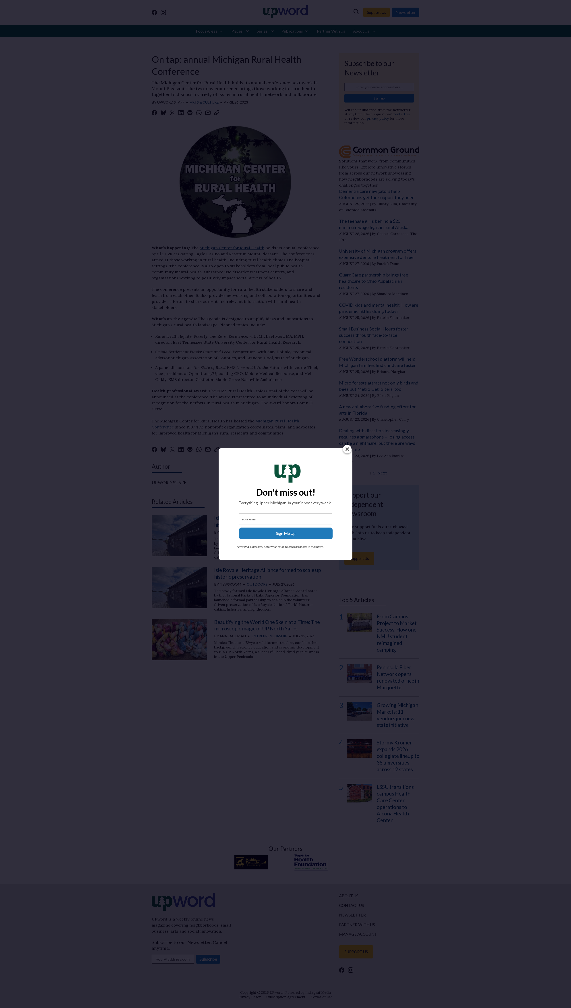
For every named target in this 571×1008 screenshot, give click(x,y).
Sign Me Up (286, 533)
